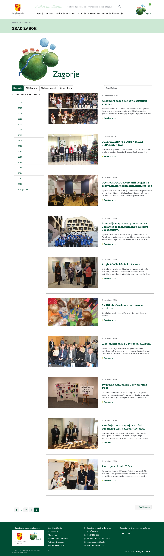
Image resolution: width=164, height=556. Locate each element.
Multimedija (72, 7)
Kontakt (83, 7)
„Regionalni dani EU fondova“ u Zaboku (127, 343)
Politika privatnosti (56, 542)
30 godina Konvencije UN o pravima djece (124, 386)
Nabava (101, 13)
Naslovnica (16, 23)
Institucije (60, 13)
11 (31, 510)
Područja (82, 13)
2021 (20, 130)
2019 (20, 140)
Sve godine (23, 189)
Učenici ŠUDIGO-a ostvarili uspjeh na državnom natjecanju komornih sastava (127, 184)
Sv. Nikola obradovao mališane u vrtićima (122, 307)
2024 (20, 113)
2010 (20, 184)
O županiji (39, 13)
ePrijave (108, 7)
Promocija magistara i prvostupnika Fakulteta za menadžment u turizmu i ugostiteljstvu (125, 226)
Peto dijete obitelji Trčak (117, 466)
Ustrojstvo (49, 13)
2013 (20, 173)
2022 (20, 124)
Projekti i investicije (114, 13)
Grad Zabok (28, 23)
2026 (20, 103)
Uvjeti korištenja (55, 528)
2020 (20, 135)
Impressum (53, 531)
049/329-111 (92, 531)
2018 (20, 146)
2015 (20, 162)
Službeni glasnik (49, 88)
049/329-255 (93, 535)
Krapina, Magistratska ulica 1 (99, 528)
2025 (20, 108)
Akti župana (31, 88)
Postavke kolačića (56, 545)
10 (26, 510)
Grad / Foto (66, 88)
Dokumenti (71, 13)
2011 (19, 178)
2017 (20, 151)
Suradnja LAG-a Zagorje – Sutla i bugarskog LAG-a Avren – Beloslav (123, 427)
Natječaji (92, 13)
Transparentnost (96, 7)
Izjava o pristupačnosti (58, 538)
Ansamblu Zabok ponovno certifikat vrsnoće (124, 102)
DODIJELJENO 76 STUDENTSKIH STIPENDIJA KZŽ (122, 143)
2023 (20, 119)
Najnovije (17, 88)
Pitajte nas (52, 535)
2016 (20, 157)
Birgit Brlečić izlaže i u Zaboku (121, 264)
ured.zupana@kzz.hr (96, 542)
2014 (20, 168)
